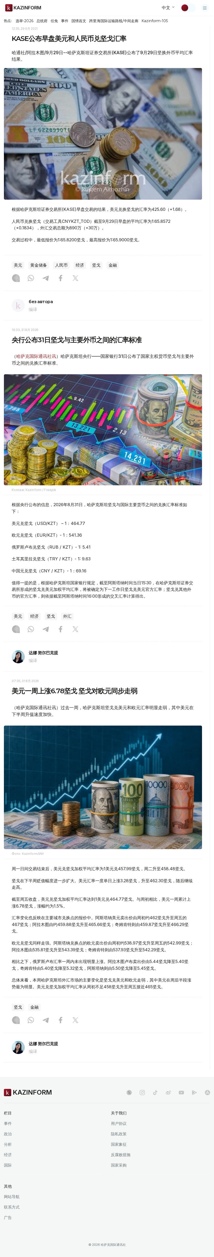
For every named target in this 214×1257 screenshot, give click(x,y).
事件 (64, 21)
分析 (8, 1144)
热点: (8, 21)
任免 (54, 21)
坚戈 (96, 265)
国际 (8, 1165)
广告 (8, 1217)
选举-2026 (24, 21)
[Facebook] (60, 278)
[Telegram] (45, 278)
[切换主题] (188, 8)
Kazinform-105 (154, 21)
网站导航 (12, 1196)
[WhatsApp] (31, 278)
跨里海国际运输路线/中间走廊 (113, 21)
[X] (75, 278)
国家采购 (119, 1165)
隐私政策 (119, 1133)
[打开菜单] (205, 8)
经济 (80, 265)
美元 (18, 265)
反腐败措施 (120, 1154)
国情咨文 (79, 21)
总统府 (42, 21)
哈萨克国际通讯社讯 (36, 356)
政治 (8, 1133)
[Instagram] (16, 278)
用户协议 (119, 1123)
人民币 (61, 265)
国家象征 (119, 1144)
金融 (113, 265)
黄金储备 (38, 265)
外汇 (67, 616)
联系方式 (12, 1207)
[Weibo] (168, 1092)
